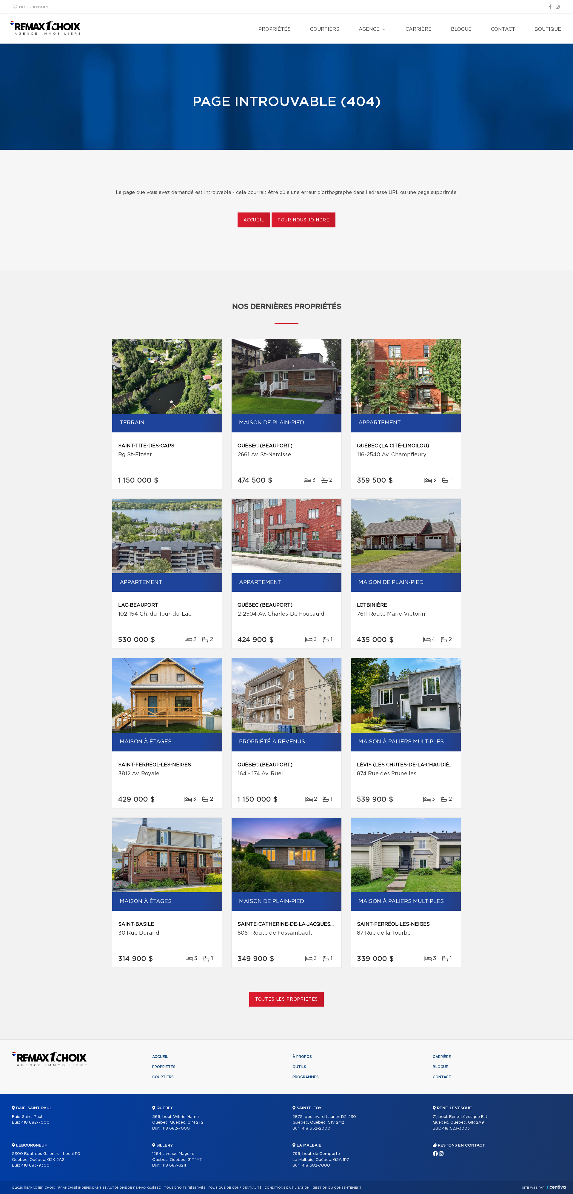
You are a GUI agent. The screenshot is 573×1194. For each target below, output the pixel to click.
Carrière (419, 29)
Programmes (305, 1077)
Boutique (548, 29)
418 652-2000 (316, 1128)
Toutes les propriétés (286, 999)
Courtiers (324, 29)
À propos (302, 1057)
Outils (299, 1067)
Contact (503, 29)
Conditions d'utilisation (286, 1187)
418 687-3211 (173, 1165)
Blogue (461, 29)
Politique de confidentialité (234, 1187)
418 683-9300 (35, 1165)
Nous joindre (34, 7)
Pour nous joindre (303, 220)
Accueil (254, 220)
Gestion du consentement (336, 1187)
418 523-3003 (456, 1128)
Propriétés (274, 29)
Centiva (556, 1187)
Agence (369, 29)
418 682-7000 (35, 1122)
